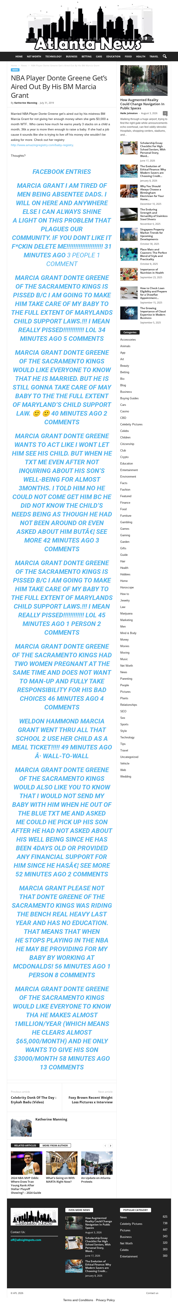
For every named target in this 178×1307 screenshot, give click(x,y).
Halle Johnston (129, 113)
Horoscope (127, 587)
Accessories (128, 339)
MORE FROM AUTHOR (55, 1145)
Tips (123, 744)
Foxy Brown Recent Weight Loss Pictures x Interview (91, 1099)
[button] (164, 56)
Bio (122, 378)
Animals (125, 346)
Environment (128, 476)
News (24, 65)
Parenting (126, 678)
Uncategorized (129, 757)
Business (71, 56)
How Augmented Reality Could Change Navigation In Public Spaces (142, 104)
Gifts (123, 548)
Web (123, 770)
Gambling (126, 522)
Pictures (125, 691)
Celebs (124, 431)
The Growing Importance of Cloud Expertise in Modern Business (153, 313)
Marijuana (126, 613)
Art (122, 359)
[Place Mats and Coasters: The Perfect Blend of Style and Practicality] (129, 254)
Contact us (152, 1293)
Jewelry (125, 600)
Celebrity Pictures (131, 424)
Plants (124, 698)
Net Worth (34, 56)
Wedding (125, 776)
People (124, 685)
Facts (123, 483)
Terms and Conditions (78, 1300)
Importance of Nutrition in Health (152, 271)
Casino (124, 411)
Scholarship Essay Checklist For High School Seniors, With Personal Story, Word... (153, 149)
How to (124, 594)
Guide (124, 554)
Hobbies (125, 574)
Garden (124, 541)
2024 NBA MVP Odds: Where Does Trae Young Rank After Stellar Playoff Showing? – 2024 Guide (26, 1185)
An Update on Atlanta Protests (95, 1180)
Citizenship (127, 444)
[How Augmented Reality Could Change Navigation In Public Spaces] (144, 80)
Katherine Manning (25, 102)
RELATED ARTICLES (25, 1145)
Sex (122, 717)
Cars (99, 56)
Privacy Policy (105, 1300)
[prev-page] (105, 1145)
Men (123, 626)
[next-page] (110, 1145)
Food (128, 56)
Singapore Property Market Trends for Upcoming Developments (152, 234)
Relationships (128, 704)
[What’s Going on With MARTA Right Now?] (61, 1163)
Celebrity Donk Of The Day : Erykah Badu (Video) (33, 1099)
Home (19, 56)
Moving (124, 652)
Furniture (125, 515)
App (122, 352)
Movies (124, 646)
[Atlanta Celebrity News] (89, 26)
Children (125, 437)
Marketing (126, 620)
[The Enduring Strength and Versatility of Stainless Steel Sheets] (129, 214)
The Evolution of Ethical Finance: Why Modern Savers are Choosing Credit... (153, 171)
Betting (87, 56)
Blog (123, 385)
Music (124, 659)
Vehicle (124, 763)
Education (113, 56)
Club (123, 450)
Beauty (124, 365)
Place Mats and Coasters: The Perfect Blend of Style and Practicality (153, 254)
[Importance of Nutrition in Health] (129, 274)
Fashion (125, 489)
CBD (123, 418)
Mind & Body (128, 633)
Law (122, 607)
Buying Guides (129, 398)
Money (124, 639)
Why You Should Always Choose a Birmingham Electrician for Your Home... (152, 192)
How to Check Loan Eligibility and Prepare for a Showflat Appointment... (153, 293)
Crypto (124, 457)
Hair (122, 561)
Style (123, 731)
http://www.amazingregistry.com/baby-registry (42, 145)
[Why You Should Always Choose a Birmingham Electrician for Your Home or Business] (129, 191)
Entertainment (129, 470)
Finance (125, 502)
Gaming (125, 535)
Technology (53, 56)
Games (124, 528)
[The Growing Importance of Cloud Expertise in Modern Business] (129, 313)
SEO (123, 711)
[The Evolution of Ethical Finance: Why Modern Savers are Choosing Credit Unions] (129, 171)
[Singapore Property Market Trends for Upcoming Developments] (129, 234)
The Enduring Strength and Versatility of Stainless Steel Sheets (154, 214)
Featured (125, 496)
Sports (124, 724)
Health (140, 56)
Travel (154, 56)
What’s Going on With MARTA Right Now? (60, 1180)
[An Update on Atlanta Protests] (97, 1163)
